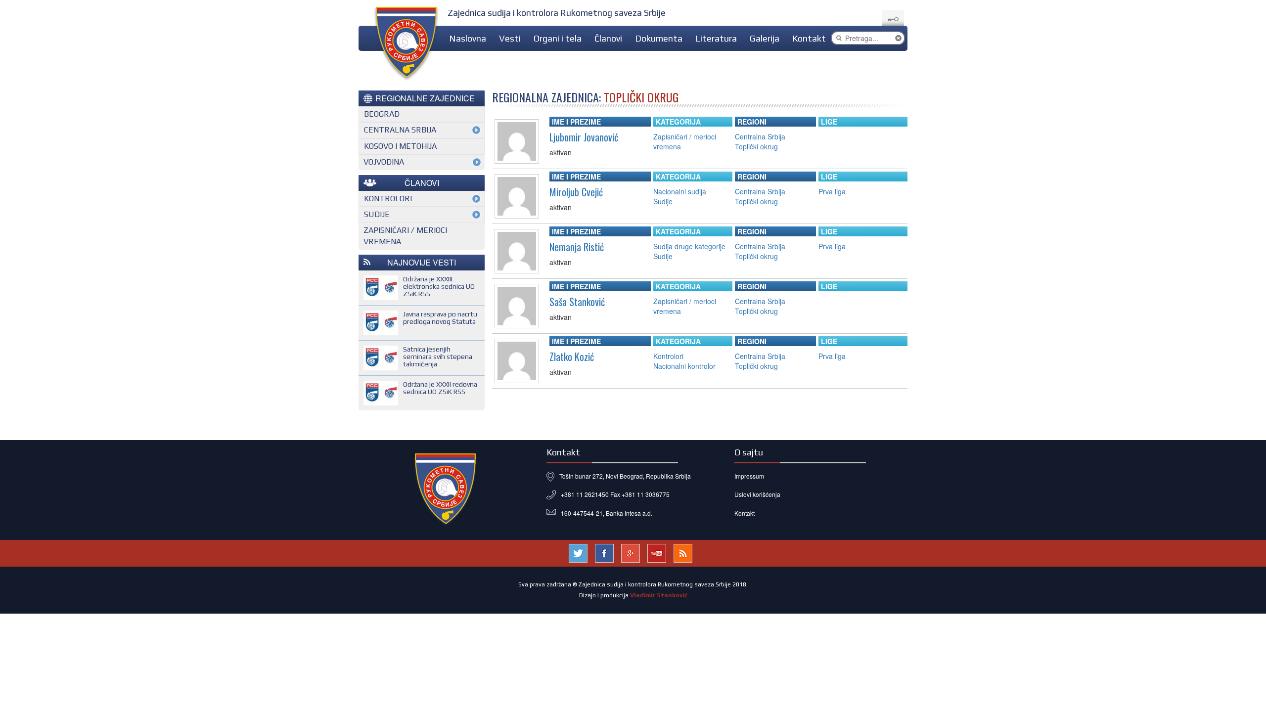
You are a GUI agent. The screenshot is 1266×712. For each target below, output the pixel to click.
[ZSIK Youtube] (656, 552)
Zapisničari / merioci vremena (405, 235)
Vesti (510, 38)
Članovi (608, 38)
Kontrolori (668, 356)
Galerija (764, 38)
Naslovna (467, 38)
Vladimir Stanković (658, 595)
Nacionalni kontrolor (684, 366)
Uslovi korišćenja (757, 494)
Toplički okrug (756, 146)
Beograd (382, 114)
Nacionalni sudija (679, 191)
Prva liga (832, 191)
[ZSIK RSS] (683, 552)
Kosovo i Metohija (400, 146)
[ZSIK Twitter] (578, 552)
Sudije (663, 201)
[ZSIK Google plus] (630, 552)
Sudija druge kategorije (689, 246)
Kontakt (809, 38)
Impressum (749, 476)
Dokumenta (658, 38)
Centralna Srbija (760, 136)
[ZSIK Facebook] (604, 552)
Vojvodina (383, 162)
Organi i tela (558, 38)
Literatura (716, 38)
